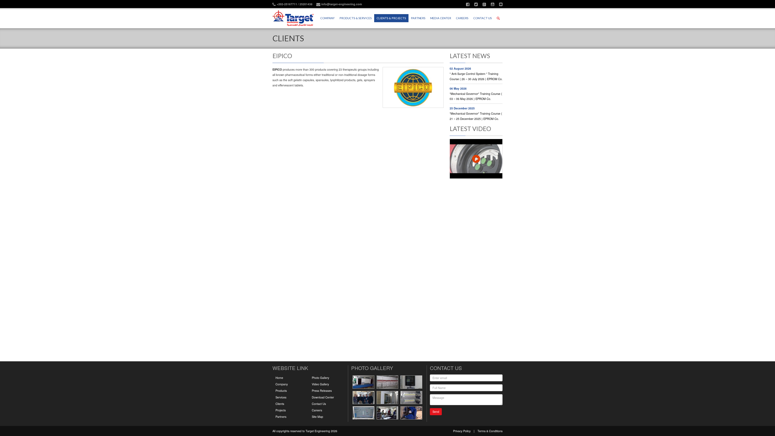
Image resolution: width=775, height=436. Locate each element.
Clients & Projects (391, 18)
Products (281, 391)
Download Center (323, 397)
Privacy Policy (462, 431)
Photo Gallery (320, 378)
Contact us (482, 18)
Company (327, 18)
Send (436, 412)
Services (280, 397)
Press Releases (322, 391)
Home (279, 378)
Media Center (440, 18)
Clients (279, 404)
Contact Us (319, 404)
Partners (418, 18)
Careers (462, 18)
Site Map (317, 417)
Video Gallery (320, 384)
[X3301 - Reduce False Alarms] (476, 159)
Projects (280, 410)
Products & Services (355, 18)
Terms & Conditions (490, 431)
